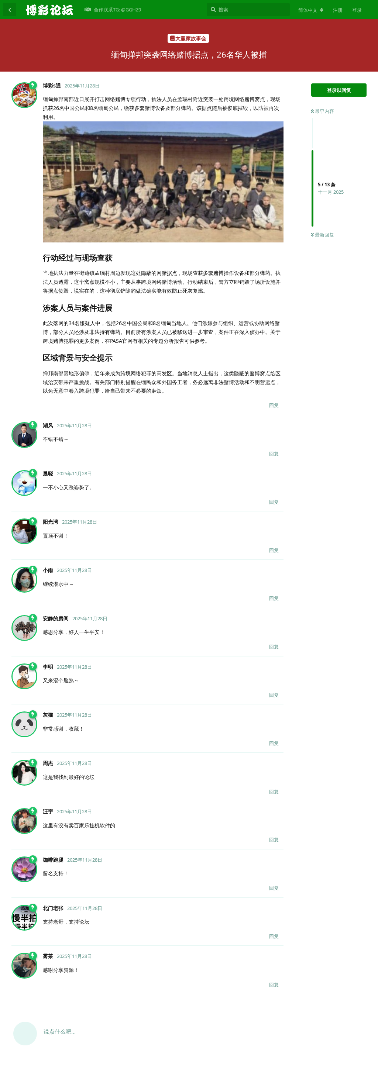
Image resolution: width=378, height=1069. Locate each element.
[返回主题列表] (9, 9)
